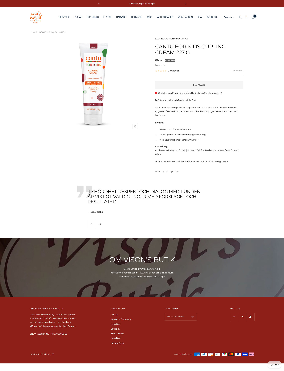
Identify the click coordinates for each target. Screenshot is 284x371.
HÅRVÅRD (121, 17)
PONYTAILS (93, 17)
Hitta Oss (115, 324)
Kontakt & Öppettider (121, 319)
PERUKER (64, 17)
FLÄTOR (107, 17)
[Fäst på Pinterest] (167, 172)
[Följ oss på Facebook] (234, 317)
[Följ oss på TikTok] (250, 317)
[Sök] (240, 17)
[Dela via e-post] (177, 172)
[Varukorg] (252, 17)
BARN (149, 17)
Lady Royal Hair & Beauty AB (171, 39)
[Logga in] (246, 17)
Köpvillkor (115, 338)
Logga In (115, 329)
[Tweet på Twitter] (172, 172)
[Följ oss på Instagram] (242, 317)
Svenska (228, 17)
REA (199, 17)
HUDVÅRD (136, 17)
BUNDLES (211, 17)
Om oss (114, 315)
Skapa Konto (117, 334)
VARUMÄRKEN (185, 17)
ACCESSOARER (165, 17)
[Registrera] (192, 317)
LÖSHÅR (78, 17)
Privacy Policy (117, 343)
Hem (32, 32)
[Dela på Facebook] (163, 172)
